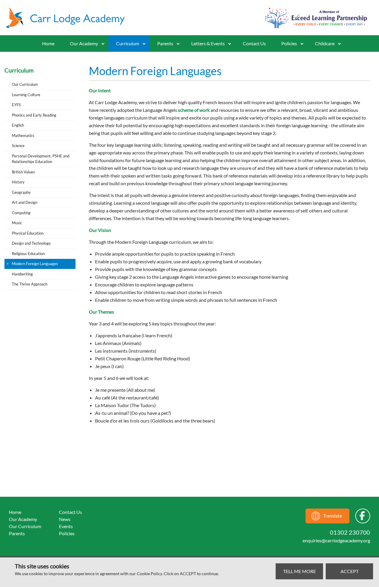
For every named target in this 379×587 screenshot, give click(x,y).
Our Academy (84, 43)
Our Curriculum (25, 84)
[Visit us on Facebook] (362, 516)
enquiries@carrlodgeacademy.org (336, 540)
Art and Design (24, 202)
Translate (332, 515)
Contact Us (254, 43)
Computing (21, 212)
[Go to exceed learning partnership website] (315, 17)
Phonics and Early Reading (34, 115)
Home (48, 43)
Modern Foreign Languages (35, 263)
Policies (289, 43)
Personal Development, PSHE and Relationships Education (40, 159)
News (64, 519)
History (18, 182)
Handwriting (22, 274)
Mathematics (23, 135)
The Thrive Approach (29, 284)
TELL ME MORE (299, 571)
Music (17, 222)
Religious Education (28, 253)
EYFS (16, 104)
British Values (23, 172)
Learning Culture (26, 94)
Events (66, 526)
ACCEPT (350, 571)
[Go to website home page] (68, 17)
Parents (17, 533)
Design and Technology (31, 243)
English (18, 125)
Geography (21, 192)
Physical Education (28, 233)
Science (18, 145)
